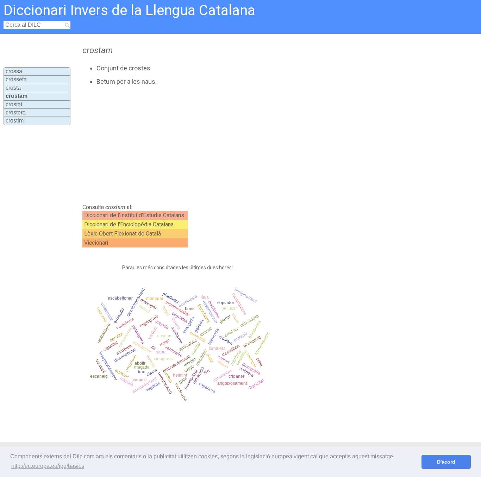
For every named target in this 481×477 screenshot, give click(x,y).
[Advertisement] (217, 144)
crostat (14, 104)
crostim (15, 121)
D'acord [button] (446, 462)
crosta (13, 88)
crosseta (16, 79)
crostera (16, 112)
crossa (14, 71)
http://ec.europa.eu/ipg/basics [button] (47, 466)
